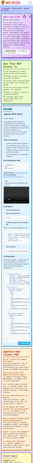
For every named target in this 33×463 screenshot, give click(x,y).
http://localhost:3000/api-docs (13, 177)
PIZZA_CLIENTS (16, 8)
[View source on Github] (24, 16)
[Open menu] (30, 2)
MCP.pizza (13, 3)
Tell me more (25, 343)
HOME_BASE (7, 8)
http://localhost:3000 (21, 173)
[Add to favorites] (28, 16)
